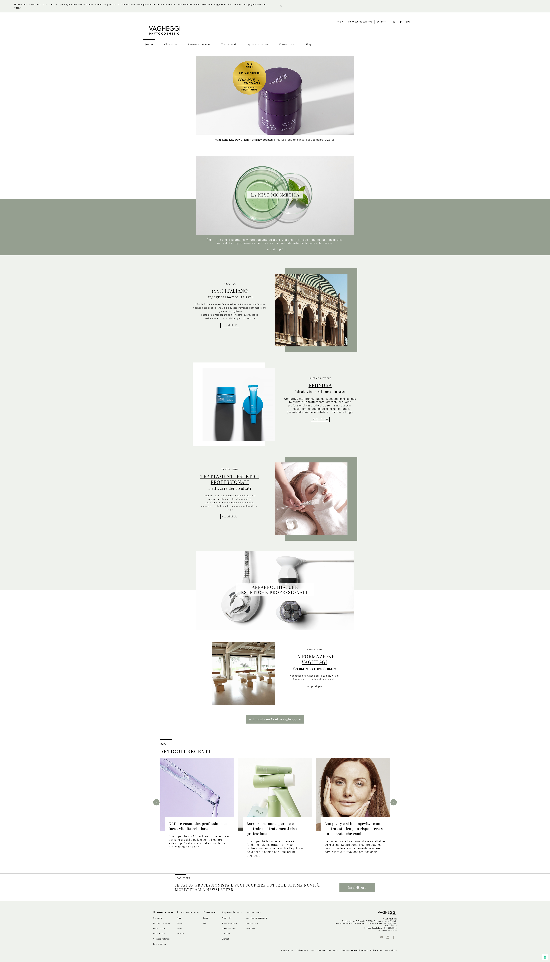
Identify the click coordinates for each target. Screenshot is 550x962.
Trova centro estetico (360, 22)
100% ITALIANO (230, 290)
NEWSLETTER (182, 878)
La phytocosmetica (161, 923)
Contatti (381, 22)
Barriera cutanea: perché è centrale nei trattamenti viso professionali (272, 828)
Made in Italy (159, 933)
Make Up (181, 933)
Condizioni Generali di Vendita (354, 950)
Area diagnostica (229, 923)
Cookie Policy (302, 950)
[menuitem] (149, 44)
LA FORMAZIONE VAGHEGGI (314, 659)
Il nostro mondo (163, 912)
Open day (250, 928)
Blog (163, 743)
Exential (225, 939)
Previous (156, 802)
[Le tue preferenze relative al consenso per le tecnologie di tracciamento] (545, 957)
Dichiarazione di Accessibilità (383, 950)
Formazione (253, 912)
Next (393, 802)
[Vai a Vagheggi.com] (164, 32)
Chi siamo (157, 918)
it (402, 22)
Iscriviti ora (357, 887)
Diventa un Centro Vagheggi (275, 719)
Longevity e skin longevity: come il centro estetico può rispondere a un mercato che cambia (355, 828)
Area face (226, 933)
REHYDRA (320, 385)
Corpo (205, 918)
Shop (340, 22)
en (408, 22)
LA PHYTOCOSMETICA (275, 195)
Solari (179, 928)
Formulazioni (159, 928)
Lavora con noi (159, 944)
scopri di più (275, 249)
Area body (226, 918)
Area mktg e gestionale (256, 918)
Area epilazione (229, 928)
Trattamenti (210, 912)
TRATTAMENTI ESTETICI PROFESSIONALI (229, 479)
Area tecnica (252, 923)
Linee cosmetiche (188, 912)
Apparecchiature (232, 912)
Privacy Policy (287, 950)
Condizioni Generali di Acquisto (324, 950)
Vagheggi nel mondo (162, 939)
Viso (205, 923)
